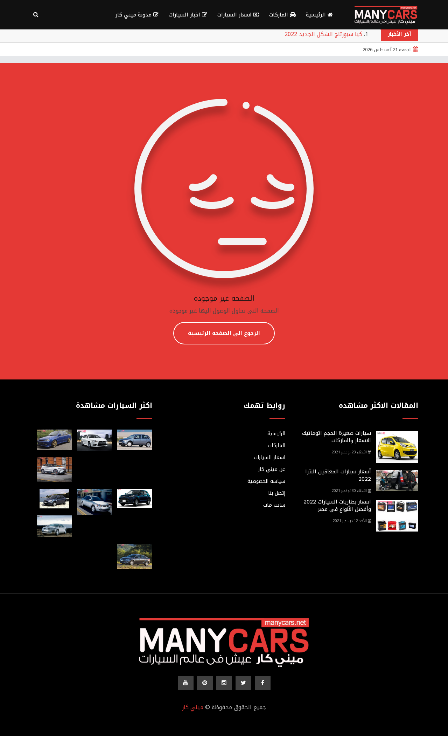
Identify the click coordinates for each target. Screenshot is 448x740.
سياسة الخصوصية (266, 481)
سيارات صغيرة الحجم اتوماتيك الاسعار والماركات (336, 436)
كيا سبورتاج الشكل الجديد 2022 (323, 34)
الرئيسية (317, 15)
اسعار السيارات (235, 15)
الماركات (279, 15)
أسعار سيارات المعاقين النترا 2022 (338, 475)
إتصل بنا (276, 493)
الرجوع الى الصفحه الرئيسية (224, 333)
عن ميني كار (271, 469)
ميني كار (192, 707)
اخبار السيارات (185, 15)
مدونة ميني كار (134, 15)
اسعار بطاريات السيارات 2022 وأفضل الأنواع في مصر (337, 505)
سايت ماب (274, 505)
